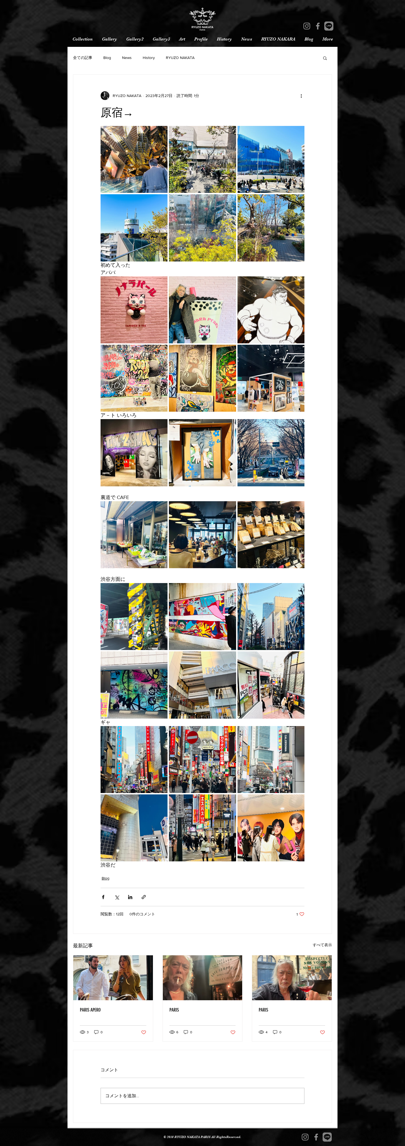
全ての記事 (82, 57)
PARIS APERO (90, 1010)
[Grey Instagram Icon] (306, 26)
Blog (107, 57)
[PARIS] (202, 977)
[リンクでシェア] (143, 897)
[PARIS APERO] (113, 977)
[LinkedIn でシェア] (130, 897)
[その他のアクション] (301, 95)
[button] (325, 58)
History (149, 57)
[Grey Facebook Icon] (317, 26)
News (127, 57)
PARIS (174, 1010)
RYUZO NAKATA (180, 57)
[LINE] (328, 26)
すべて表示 (322, 945)
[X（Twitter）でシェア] (116, 897)
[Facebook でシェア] (103, 897)
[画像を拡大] (134, 159)
